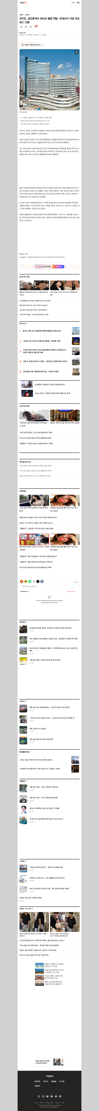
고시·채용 (61, 1081)
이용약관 (41, 1103)
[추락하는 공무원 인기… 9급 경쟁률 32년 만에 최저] (23, 879)
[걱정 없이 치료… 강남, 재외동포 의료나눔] (23, 788)
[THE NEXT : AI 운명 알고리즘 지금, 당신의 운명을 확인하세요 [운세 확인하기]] (49, 266)
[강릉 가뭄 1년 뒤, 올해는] (23, 730)
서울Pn (21, 15)
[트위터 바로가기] (43, 1096)
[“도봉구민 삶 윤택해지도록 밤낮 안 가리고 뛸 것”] (23, 820)
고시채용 (22, 861)
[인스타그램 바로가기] (51, 1096)
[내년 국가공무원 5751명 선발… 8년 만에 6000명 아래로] (23, 890)
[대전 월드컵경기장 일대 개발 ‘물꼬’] (23, 740)
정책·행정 (22, 622)
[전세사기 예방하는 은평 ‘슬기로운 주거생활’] (23, 810)
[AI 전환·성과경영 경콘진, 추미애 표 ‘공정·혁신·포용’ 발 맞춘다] (23, 629)
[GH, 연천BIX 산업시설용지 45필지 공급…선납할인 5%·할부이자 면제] (23, 640)
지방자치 (27, 15)
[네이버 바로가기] (56, 1096)
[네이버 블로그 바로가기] (60, 1096)
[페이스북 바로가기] (39, 1096)
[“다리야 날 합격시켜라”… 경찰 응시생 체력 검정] (23, 868)
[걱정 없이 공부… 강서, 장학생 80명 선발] (23, 799)
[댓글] (35, 27)
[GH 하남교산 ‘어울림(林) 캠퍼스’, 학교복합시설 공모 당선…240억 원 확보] (23, 651)
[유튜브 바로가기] (47, 1096)
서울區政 (22, 781)
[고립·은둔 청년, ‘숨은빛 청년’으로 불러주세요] (23, 661)
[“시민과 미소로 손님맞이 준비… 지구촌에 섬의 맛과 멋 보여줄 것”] (23, 719)
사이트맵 (57, 1103)
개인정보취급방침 (49, 1103)
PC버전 (62, 1103)
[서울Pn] (23, 2)
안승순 (21, 33)
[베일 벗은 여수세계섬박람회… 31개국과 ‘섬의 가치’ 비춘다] (23, 708)
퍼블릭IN (37, 1086)
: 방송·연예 (25, 909)
